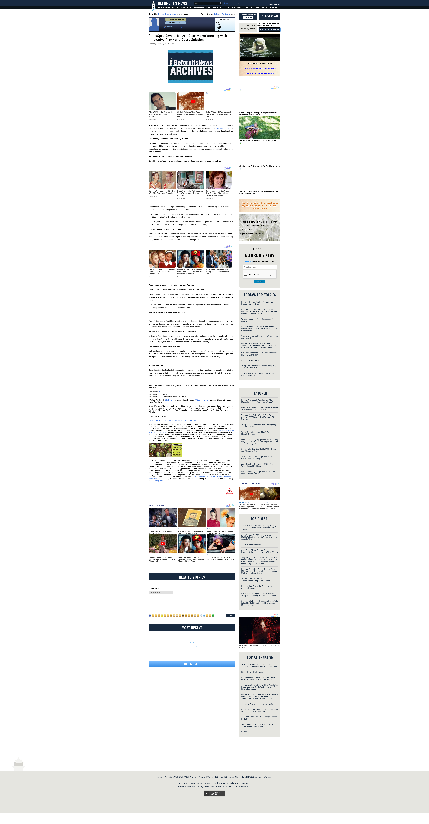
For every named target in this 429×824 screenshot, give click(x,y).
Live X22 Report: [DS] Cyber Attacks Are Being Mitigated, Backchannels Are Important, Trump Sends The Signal (259, 442)
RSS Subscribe (254, 777)
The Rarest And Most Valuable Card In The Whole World (190, 532)
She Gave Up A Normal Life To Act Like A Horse (259, 166)
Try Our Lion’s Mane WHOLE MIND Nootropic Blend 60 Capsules (174, 420)
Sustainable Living (214, 7)
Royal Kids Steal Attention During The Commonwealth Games (217, 271)
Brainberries (153, 196)
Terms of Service (215, 777)
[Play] (260, 47)
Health (177, 7)
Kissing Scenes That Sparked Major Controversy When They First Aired (162, 559)
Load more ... (192, 664)
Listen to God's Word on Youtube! (259, 68)
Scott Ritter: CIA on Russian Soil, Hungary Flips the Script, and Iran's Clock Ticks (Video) (259, 551)
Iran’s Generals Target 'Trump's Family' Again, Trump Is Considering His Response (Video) (259, 595)
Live (233, 7)
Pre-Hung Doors (222, 128)
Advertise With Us (173, 777)
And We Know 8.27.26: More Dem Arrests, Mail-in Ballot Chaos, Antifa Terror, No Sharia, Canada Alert (259, 328)
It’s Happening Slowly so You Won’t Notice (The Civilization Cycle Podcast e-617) (258, 678)
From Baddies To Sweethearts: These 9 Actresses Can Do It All (259, 646)
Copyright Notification (235, 777)
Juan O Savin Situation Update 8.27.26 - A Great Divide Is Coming (258, 458)
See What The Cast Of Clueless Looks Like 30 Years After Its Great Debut (162, 271)
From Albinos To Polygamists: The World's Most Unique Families (190, 193)
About (160, 777)
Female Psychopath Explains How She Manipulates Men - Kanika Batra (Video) (257, 401)
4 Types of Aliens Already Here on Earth (257, 704)
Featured (161, 7)
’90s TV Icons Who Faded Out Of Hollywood (258, 140)
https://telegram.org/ (270, 226)
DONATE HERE (248, 17)
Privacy (202, 777)
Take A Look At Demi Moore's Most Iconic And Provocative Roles (259, 193)
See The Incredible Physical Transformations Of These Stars (220, 558)
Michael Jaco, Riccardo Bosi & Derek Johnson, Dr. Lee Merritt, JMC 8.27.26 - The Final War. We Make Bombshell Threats (258, 345)
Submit (260, 281)
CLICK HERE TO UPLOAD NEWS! (270, 30)
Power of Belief (200, 7)
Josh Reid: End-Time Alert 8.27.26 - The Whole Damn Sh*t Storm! (257, 465)
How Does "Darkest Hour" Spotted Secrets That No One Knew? (269, 507)
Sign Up (277, 4)
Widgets (268, 777)
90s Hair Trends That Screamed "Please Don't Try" (220, 532)
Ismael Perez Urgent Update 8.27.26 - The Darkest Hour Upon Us (258, 473)
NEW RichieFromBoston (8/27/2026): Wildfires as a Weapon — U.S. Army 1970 (259, 409)
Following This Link (158, 481)
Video (239, 7)
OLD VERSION (270, 16)
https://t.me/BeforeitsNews (251, 234)
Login (271, 4)
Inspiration (226, 7)
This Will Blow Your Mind (251, 545)
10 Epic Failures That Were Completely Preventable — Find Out (249, 507)
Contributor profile (170, 28)
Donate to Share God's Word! (260, 73)
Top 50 (245, 7)
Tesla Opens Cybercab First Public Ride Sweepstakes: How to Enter (257, 725)
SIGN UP (249, 261)
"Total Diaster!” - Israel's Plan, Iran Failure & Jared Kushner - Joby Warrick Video (258, 580)
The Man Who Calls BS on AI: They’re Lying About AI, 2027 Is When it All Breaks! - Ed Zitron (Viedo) (258, 417)
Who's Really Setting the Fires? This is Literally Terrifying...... (256, 433)
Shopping (264, 7)
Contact (193, 777)
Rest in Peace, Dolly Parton (252, 672)
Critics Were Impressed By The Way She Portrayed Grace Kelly (162, 192)
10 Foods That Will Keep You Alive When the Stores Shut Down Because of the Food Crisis (259, 665)
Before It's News (172, 3)
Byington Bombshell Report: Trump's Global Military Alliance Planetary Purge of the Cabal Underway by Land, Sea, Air (259, 311)
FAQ (185, 777)
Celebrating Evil (247, 732)
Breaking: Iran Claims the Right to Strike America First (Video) (257, 587)
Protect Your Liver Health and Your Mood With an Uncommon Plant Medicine (259, 710)
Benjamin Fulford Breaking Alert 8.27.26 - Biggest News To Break (257, 303)
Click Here (169, 400)
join (160, 392)
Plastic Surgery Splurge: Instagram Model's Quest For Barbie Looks (258, 114)
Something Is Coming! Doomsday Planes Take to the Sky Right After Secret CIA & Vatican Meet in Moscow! (259, 603)
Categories (273, 7)
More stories (181, 28)
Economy (169, 7)
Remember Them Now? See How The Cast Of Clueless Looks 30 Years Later (217, 193)
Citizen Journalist (202, 400)
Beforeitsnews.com (167, 14)
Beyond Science (186, 7)
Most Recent (254, 7)
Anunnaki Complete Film (251, 360)
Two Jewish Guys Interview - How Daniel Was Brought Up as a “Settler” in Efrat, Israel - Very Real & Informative (259, 687)
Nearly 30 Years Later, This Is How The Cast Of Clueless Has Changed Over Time (190, 271)
